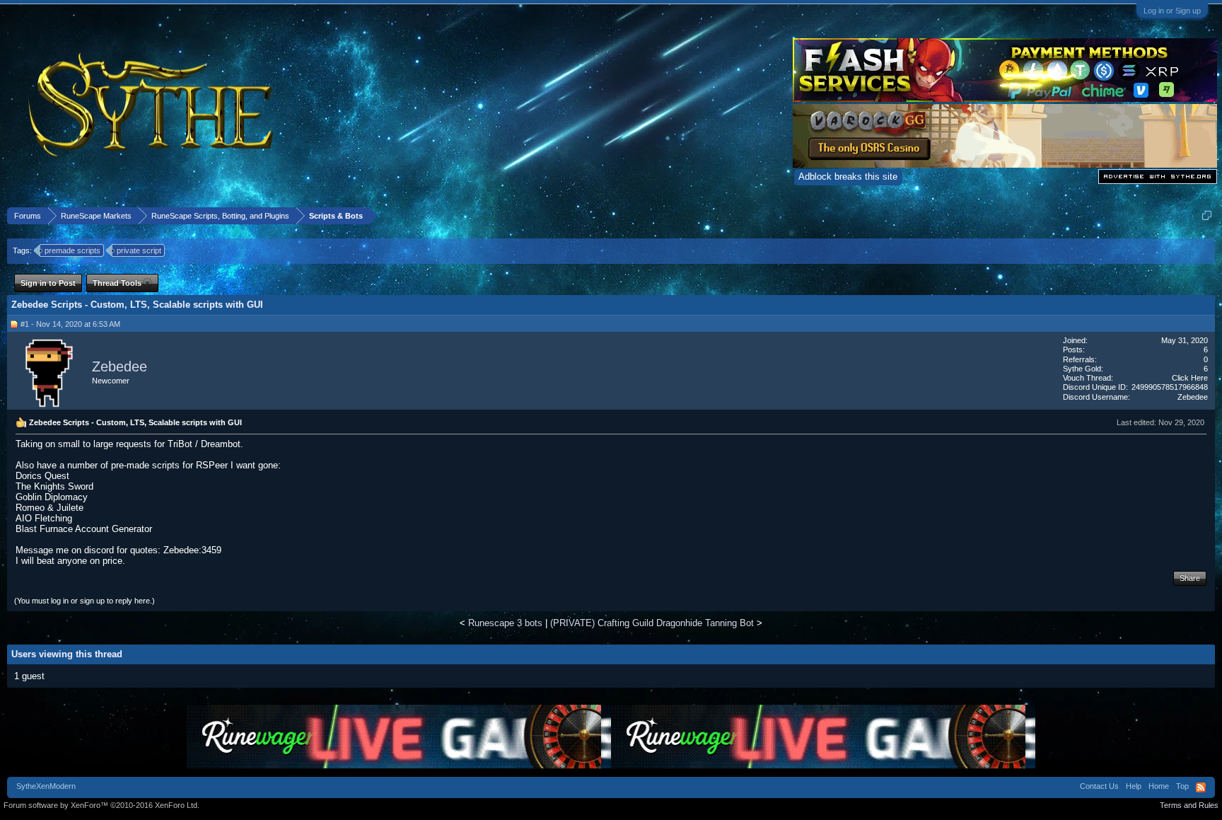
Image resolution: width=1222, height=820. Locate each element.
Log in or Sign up (1172, 10)
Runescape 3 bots (505, 623)
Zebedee (119, 366)
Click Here (1190, 378)
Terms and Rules (1189, 805)
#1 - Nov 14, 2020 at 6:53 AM (70, 324)
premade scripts (72, 250)
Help (1133, 786)
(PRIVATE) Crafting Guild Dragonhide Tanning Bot (652, 623)
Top (1182, 786)
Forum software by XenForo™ (101, 805)
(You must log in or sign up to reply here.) (84, 600)
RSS (1201, 787)
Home (1158, 786)
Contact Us (1099, 786)
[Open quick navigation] (1206, 215)
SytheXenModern (46, 786)
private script (139, 250)
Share (1190, 578)
